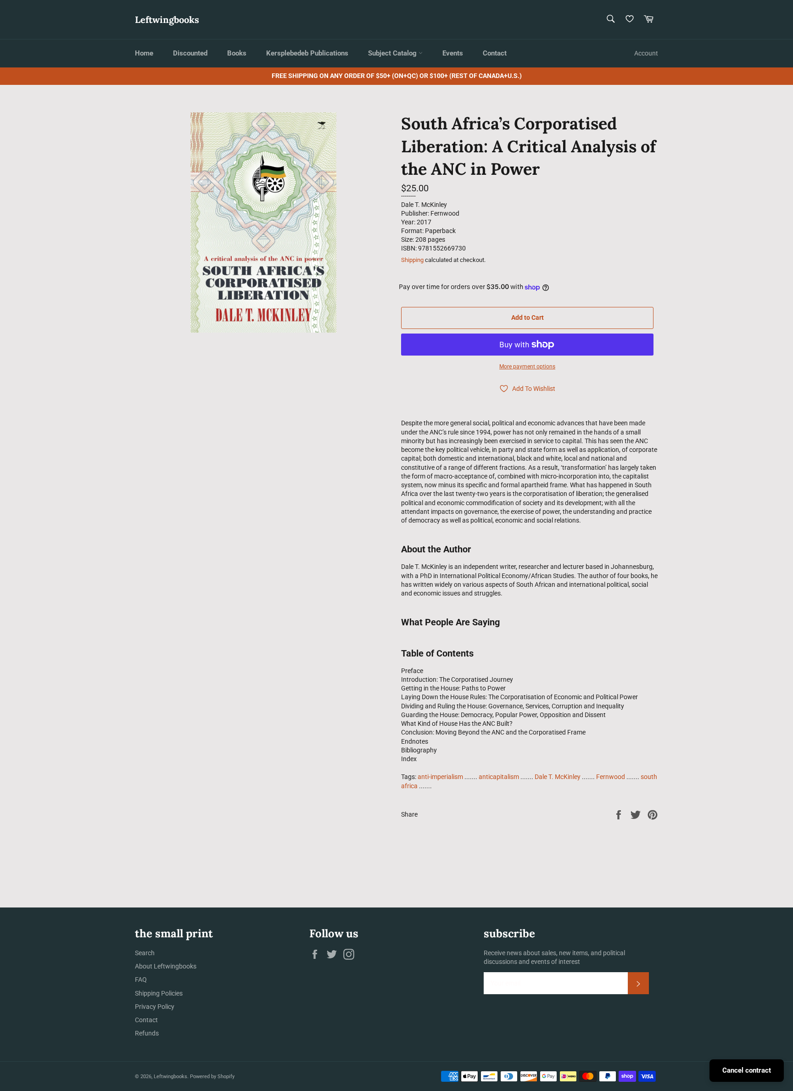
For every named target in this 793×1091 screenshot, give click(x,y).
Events (452, 53)
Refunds (147, 1033)
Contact (495, 53)
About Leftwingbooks (165, 966)
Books (236, 53)
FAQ (141, 979)
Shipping (412, 259)
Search (145, 953)
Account (646, 53)
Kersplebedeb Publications (307, 53)
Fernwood (610, 776)
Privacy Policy (154, 1006)
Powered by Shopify (212, 1077)
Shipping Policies (159, 993)
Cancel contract (746, 1070)
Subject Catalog (393, 53)
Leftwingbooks (167, 19)
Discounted (190, 53)
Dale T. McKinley (558, 776)
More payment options (527, 366)
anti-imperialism (440, 776)
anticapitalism (499, 776)
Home (144, 53)
